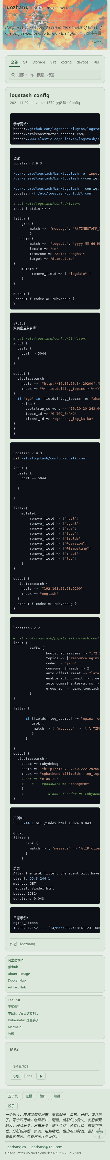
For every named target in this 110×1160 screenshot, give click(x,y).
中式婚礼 (14, 1006)
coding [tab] (66, 62)
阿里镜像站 (15, 960)
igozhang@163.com (46, 1147)
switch (96, 42)
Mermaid (14, 1027)
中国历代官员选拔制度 (23, 1013)
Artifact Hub (17, 987)
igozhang (17, 7)
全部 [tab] (14, 62)
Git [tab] (25, 62)
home (99, 1131)
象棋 (29, 1096)
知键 (57, 1096)
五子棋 (13, 1096)
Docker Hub (17, 980)
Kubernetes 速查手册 (23, 1020)
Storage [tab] (38, 62)
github (13, 967)
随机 (16, 1076)
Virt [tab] (53, 62)
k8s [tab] (96, 62)
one (29, 1076)
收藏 (11, 1034)
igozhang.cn (16, 1147)
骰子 (11, 1105)
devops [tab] (82, 62)
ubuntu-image (19, 974)
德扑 (43, 1096)
